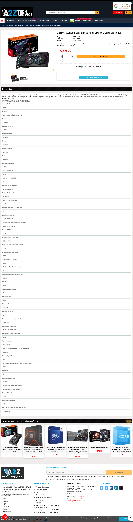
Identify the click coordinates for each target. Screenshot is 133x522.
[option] (11, 441)
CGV (37, 492)
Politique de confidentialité (44, 497)
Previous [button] (127, 421)
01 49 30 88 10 (81, 496)
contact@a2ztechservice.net (76, 501)
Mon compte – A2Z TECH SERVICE (46, 512)
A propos (38, 503)
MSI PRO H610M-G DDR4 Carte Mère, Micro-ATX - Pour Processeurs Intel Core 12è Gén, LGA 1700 (77, 450)
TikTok (121, 488)
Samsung (5, 506)
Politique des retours (42, 487)
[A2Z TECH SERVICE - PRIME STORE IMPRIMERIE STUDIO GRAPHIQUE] (17, 12)
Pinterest (98, 67)
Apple (4, 498)
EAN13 (59, 40)
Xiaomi (4, 509)
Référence (60, 39)
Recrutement (39, 500)
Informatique (6, 512)
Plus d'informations (20, 520)
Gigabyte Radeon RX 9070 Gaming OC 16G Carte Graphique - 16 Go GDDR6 (11, 449)
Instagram (111, 488)
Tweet (89, 67)
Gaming (5, 501)
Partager (80, 67)
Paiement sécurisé (41, 495)
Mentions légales (41, 490)
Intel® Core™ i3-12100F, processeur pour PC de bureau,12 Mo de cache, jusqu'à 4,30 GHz (121, 449)
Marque (59, 37)
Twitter (106, 488)
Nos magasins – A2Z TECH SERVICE (47, 510)
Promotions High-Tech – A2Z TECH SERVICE (16, 487)
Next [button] (130, 421)
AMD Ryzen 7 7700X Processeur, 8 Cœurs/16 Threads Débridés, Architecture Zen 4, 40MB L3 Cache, (33, 450)
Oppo (4, 504)
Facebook (101, 488)
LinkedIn (116, 488)
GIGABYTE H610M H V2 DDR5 (99, 447)
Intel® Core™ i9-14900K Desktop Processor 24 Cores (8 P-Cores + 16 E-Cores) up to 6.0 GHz (55, 449)
